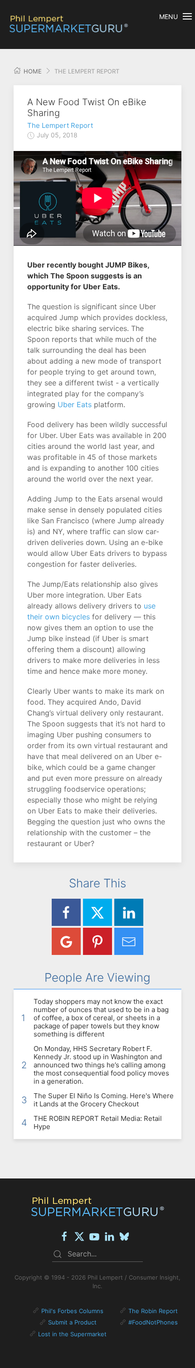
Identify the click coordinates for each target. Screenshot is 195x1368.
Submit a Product (72, 1322)
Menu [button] (168, 16)
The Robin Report (153, 1310)
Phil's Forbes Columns (72, 1310)
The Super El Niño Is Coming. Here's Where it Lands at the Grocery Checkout (104, 1099)
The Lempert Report (60, 125)
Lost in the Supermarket (72, 1334)
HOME (32, 71)
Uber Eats (75, 404)
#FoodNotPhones (153, 1322)
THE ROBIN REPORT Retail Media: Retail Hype (98, 1122)
